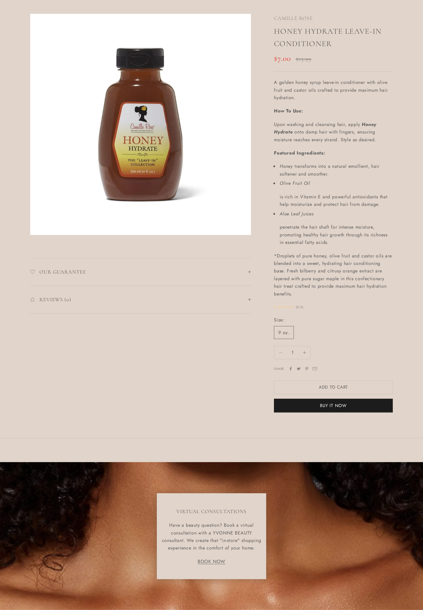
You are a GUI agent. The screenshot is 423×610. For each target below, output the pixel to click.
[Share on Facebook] (290, 368)
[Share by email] (315, 368)
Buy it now (333, 405)
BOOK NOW (211, 561)
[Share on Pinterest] (306, 368)
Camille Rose (293, 18)
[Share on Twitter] (298, 368)
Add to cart (333, 387)
